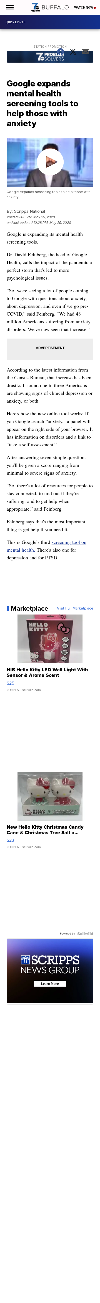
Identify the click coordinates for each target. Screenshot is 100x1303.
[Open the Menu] (9, 7)
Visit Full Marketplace (75, 608)
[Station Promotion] (50, 57)
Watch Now (84, 7)
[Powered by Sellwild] (85, 934)
